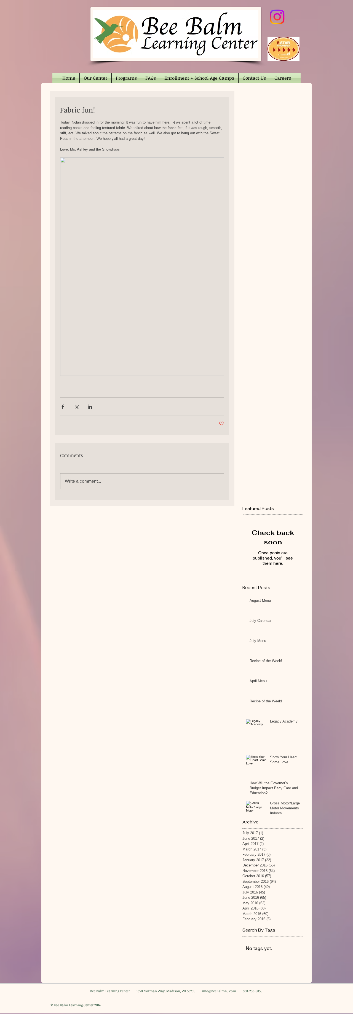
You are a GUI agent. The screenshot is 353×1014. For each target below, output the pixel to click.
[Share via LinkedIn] (89, 406)
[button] (95, 78)
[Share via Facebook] (62, 406)
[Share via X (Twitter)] (76, 406)
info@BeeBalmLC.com (219, 991)
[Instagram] (277, 16)
